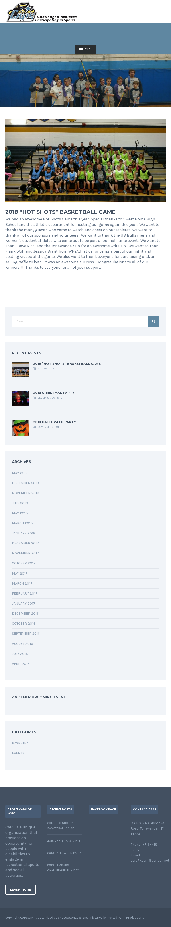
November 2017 (25, 553)
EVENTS (18, 753)
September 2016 (26, 633)
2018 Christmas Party (53, 393)
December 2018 (25, 483)
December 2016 (25, 613)
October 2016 (23, 623)
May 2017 (20, 573)
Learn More (20, 889)
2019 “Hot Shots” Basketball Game (67, 364)
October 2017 (23, 563)
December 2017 (25, 543)
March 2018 (22, 523)
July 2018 (20, 503)
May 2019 (20, 473)
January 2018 (23, 533)
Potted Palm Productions (125, 917)
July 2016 (20, 653)
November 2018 (25, 493)
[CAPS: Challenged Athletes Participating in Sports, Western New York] (41, 12)
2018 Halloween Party (54, 422)
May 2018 (20, 513)
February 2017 (24, 593)
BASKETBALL (22, 743)
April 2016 (21, 663)
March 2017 (22, 583)
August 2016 (22, 643)
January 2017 (23, 603)
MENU (88, 49)
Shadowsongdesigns (73, 917)
